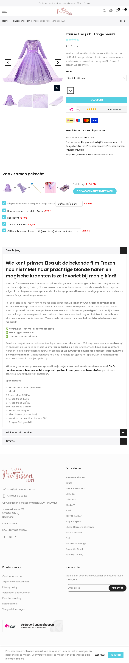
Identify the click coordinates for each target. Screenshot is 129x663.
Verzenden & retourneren (16, 592)
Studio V (70, 505)
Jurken (89, 154)
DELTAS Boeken (74, 516)
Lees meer (100, 654)
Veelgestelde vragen (13, 609)
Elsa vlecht (13, 217)
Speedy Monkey (74, 554)
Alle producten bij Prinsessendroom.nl (101, 142)
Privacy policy (9, 587)
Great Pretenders (75, 488)
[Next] (58, 62)
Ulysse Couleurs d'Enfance (80, 527)
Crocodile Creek (74, 549)
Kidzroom (71, 499)
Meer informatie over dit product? (85, 130)
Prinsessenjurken (116, 146)
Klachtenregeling (11, 598)
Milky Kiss (71, 494)
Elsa (74, 154)
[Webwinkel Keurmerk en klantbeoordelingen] (32, 626)
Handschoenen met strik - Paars (25, 211)
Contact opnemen (12, 576)
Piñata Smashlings (76, 543)
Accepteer (116, 655)
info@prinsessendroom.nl (21, 489)
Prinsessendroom (21, 20)
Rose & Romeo (74, 532)
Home (5, 20)
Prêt (68, 538)
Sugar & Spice (73, 521)
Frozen (81, 146)
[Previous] (8, 62)
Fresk (68, 510)
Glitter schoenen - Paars (20, 231)
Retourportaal (9, 603)
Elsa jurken (71, 146)
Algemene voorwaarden (15, 581)
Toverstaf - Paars (17, 224)
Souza (69, 483)
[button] (73, 39)
